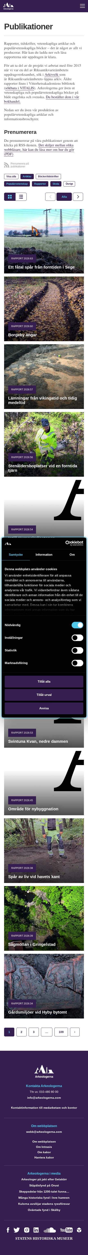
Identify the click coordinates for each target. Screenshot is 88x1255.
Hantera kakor (44, 1157)
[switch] (77, 637)
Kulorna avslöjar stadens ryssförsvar (44, 1203)
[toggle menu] (82, 5)
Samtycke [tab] (16, 554)
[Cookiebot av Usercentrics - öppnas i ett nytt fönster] (65, 543)
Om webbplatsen (44, 1141)
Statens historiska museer (44, 1238)
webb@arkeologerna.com (44, 1131)
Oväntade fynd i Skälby (44, 1209)
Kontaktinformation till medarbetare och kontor (44, 1107)
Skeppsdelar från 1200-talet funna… (44, 1191)
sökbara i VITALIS (19, 87)
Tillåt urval (44, 694)
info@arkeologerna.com (44, 1097)
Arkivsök (52, 74)
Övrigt (69, 183)
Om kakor (44, 1152)
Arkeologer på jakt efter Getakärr (44, 1179)
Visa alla (11, 176)
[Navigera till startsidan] (44, 1077)
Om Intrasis (44, 1146)
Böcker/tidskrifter (48, 176)
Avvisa (44, 708)
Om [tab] (72, 554)
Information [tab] (44, 554)
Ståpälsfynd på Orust (44, 1185)
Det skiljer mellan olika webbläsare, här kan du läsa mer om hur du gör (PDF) (39, 149)
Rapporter (40, 183)
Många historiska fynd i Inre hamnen (44, 1197)
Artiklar (27, 176)
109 (61, 1032)
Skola (56, 183)
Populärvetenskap (17, 183)
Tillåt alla (44, 681)
